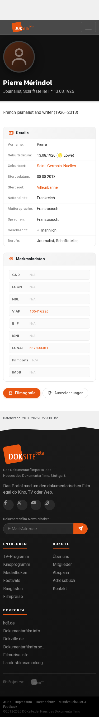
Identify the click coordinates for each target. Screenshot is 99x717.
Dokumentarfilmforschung (24, 646)
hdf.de (9, 623)
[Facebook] (8, 505)
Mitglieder (62, 564)
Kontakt (60, 588)
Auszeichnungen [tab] (68, 393)
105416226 (39, 311)
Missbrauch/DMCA (72, 702)
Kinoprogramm (16, 564)
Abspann (61, 572)
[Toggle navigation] (88, 27)
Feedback (10, 707)
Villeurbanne (47, 187)
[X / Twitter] (22, 505)
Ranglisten (13, 588)
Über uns (61, 556)
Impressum (23, 702)
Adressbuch (64, 580)
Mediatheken (15, 572)
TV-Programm (16, 556)
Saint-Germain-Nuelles (56, 165)
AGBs (7, 702)
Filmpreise (13, 596)
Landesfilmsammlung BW (24, 662)
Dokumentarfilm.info (21, 630)
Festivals (11, 580)
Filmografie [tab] (25, 393)
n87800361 (39, 348)
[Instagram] (49, 505)
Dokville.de (13, 638)
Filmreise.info (16, 654)
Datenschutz (45, 702)
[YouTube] (36, 505)
